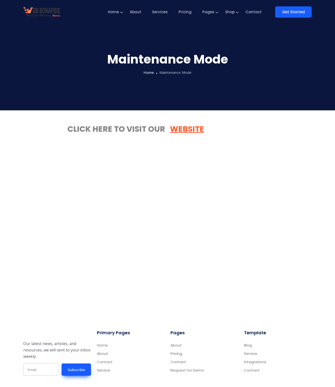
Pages (208, 11)
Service (103, 370)
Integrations (255, 361)
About (135, 11)
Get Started (293, 11)
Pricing (185, 11)
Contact (253, 11)
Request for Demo (187, 370)
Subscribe (76, 369)
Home (113, 11)
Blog (248, 345)
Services (160, 11)
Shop (230, 11)
